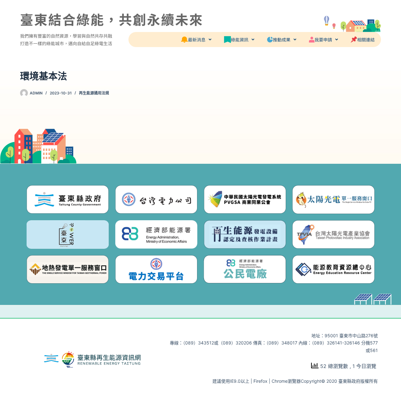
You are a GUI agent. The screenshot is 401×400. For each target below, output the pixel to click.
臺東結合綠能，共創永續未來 (111, 19)
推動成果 (281, 39)
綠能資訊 (239, 39)
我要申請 (323, 39)
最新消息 (197, 39)
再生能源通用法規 (94, 93)
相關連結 (366, 39)
